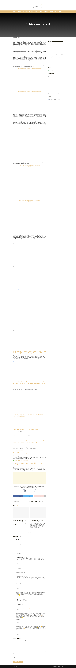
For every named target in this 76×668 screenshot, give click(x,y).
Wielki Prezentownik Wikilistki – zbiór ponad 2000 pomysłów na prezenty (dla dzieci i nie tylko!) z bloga (29, 383)
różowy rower (24, 60)
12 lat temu (21, 539)
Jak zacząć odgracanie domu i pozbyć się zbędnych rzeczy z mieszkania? (28, 416)
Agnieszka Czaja (18, 604)
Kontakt (21, 0)
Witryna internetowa (33, 657)
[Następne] (30, 533)
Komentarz (15, 642)
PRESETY (26, 11)
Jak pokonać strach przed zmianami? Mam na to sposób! (27, 464)
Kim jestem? (14, 0)
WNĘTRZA (60, 11)
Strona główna (15, 37)
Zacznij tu (15, 11)
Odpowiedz (18, 542)
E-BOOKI (19, 11)
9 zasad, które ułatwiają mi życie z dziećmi (26, 453)
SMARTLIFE (31, 11)
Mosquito (23, 324)
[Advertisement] (29, 478)
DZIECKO (35, 11)
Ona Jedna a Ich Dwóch (19, 576)
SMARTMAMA (40, 11)
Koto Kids (33, 326)
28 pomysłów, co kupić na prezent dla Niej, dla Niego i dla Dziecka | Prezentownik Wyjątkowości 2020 (29, 352)
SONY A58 (34, 328)
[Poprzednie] (28, 533)
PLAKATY (23, 11)
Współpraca (18, 0)
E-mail (14, 657)
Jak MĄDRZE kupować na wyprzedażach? (25, 429)
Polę (33, 66)
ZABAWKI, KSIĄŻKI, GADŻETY (48, 11)
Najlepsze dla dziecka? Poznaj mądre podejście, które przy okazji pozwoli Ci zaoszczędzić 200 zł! (29, 442)
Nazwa (14, 653)
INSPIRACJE (56, 11)
